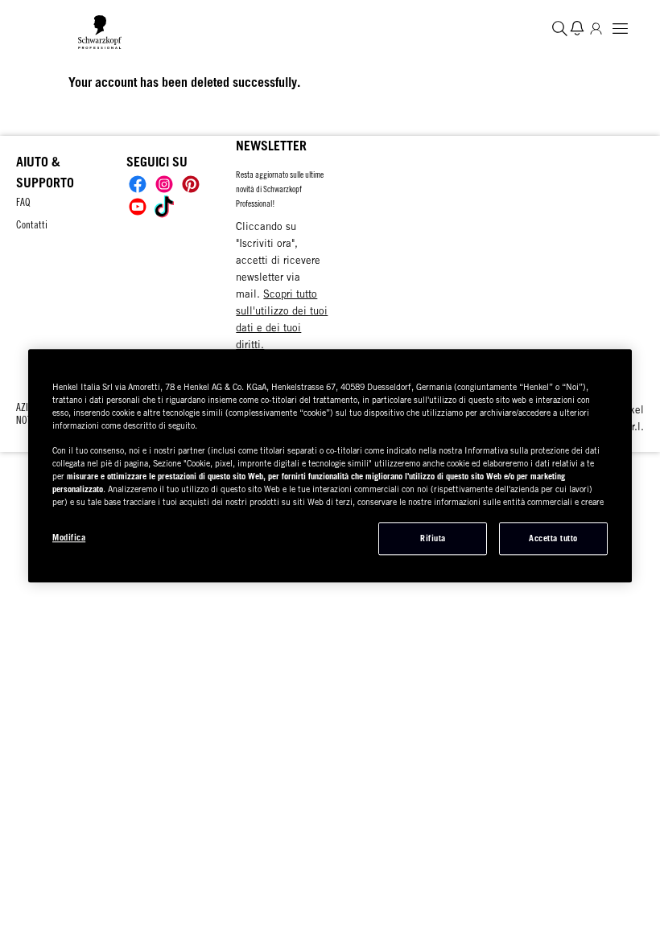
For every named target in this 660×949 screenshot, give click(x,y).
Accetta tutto (553, 538)
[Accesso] (596, 28)
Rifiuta (433, 538)
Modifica (68, 537)
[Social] (137, 184)
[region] (330, 465)
